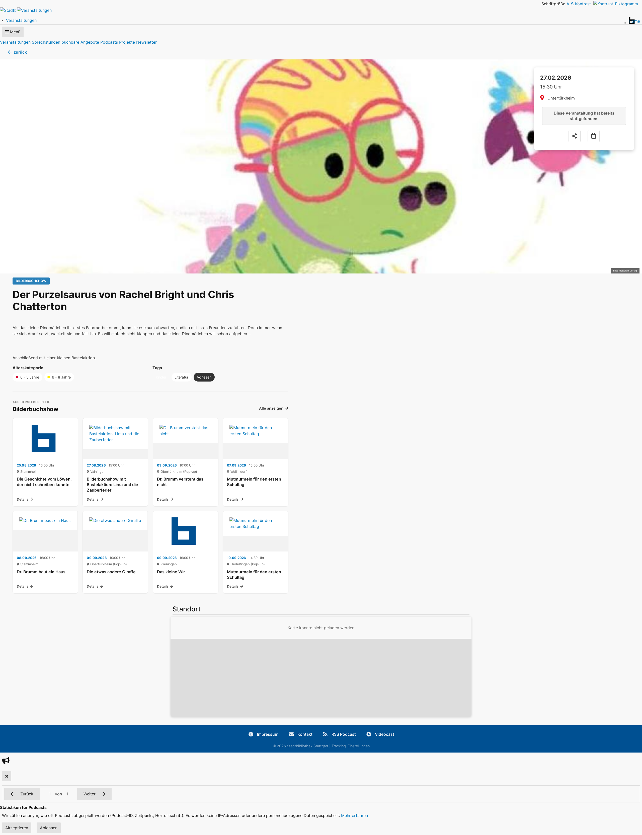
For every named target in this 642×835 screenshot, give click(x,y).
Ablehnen (48, 827)
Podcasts (109, 42)
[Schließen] (6, 776)
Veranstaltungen (15, 42)
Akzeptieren (16, 827)
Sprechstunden (46, 42)
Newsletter (146, 42)
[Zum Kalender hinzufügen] (594, 136)
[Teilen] (575, 136)
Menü (14, 31)
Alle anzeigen (271, 408)
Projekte (127, 42)
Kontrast (584, 3)
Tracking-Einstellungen (351, 746)
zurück (20, 52)
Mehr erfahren (354, 815)
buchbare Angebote (80, 42)
